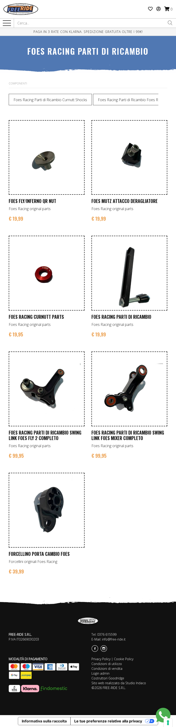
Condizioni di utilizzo (106, 664)
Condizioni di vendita (106, 668)
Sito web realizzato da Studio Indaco (118, 683)
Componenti (18, 83)
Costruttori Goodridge (107, 678)
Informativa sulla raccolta (44, 721)
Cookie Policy (123, 659)
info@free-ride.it (114, 639)
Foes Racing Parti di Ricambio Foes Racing (132, 99)
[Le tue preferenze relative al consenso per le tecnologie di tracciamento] (168, 722)
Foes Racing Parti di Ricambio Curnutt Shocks (50, 99)
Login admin (100, 673)
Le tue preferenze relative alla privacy (108, 721)
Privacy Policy (100, 659)
